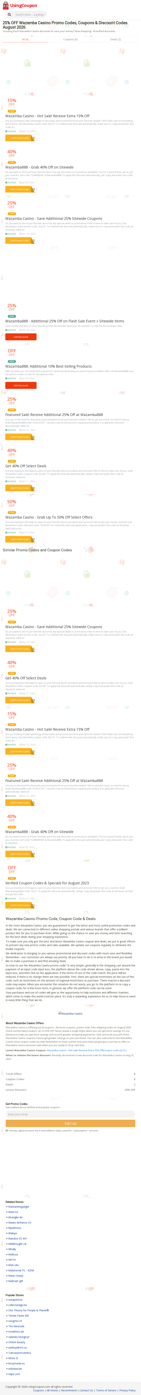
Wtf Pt (12, 1259)
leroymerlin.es (16, 1363)
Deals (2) (115, 39)
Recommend (69, 1390)
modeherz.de (16, 1331)
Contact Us (86, 1390)
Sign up (71, 1123)
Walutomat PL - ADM (21, 1270)
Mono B (13, 1358)
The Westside (16, 1326)
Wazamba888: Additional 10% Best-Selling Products (48, 366)
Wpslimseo (14, 1228)
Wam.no (13, 1212)
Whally (12, 1249)
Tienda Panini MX (18, 1315)
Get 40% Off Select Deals (25, 466)
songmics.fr (15, 1321)
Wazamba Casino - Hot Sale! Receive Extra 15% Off (47, 116)
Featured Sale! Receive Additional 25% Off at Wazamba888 (54, 414)
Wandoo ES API (17, 1238)
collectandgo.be (17, 1305)
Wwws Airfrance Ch (19, 1222)
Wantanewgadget (18, 1206)
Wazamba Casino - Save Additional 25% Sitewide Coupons (53, 218)
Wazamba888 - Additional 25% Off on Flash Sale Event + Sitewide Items (64, 321)
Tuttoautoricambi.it (19, 1353)
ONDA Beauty (16, 1342)
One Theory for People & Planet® (28, 1310)
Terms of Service (106, 1390)
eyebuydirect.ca (17, 1347)
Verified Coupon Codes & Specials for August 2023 (47, 883)
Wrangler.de (15, 1217)
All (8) (25, 39)
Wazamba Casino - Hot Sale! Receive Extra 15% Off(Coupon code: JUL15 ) (87, 1050)
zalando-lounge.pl (18, 1337)
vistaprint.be (15, 1299)
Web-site (13, 1265)
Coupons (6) (70, 39)
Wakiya (12, 1233)
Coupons (38, 1390)
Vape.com (14, 1374)
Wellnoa (13, 1254)
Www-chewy (15, 1275)
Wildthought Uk (17, 1244)
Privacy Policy (127, 1390)
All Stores (52, 1390)
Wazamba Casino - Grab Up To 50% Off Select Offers (48, 517)
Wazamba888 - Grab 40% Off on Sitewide (39, 167)
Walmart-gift (15, 1281)
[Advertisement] (70, 69)
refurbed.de (15, 1368)
